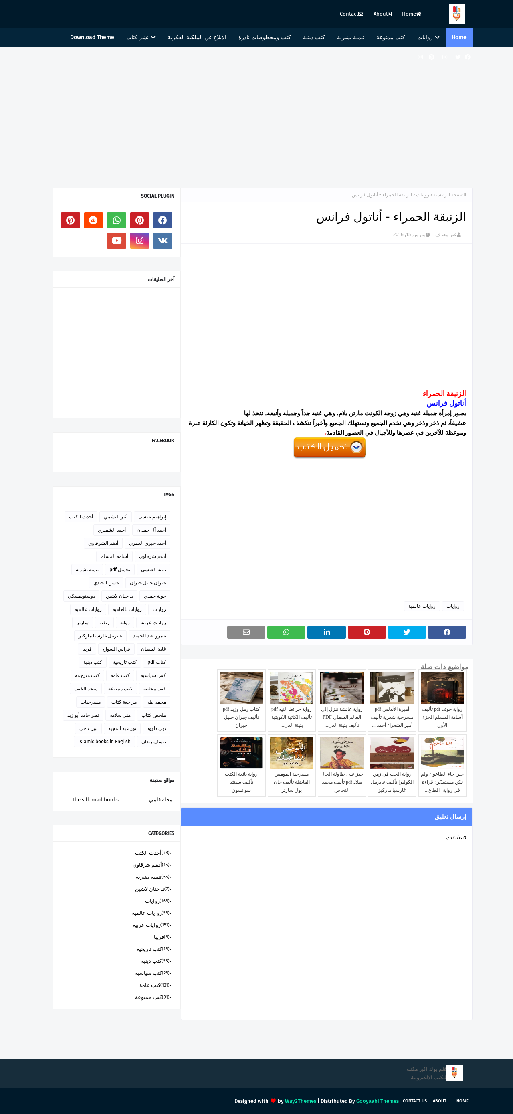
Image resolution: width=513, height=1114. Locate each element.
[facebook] (468, 57)
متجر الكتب (85, 688)
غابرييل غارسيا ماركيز (100, 636)
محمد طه (156, 702)
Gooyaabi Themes (377, 1101)
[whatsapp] (116, 220)
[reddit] (93, 220)
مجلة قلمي (160, 800)
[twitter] (458, 57)
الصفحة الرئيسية (449, 195)
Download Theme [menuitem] (92, 37)
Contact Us (415, 1101)
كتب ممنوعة (120, 688)
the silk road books (96, 800)
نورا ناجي (88, 728)
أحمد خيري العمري (147, 543)
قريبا (87, 649)
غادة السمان (153, 649)
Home (409, 14)
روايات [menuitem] (425, 37)
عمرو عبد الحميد (149, 636)
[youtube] (116, 241)
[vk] (162, 241)
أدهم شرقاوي (152, 556)
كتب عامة (120, 675)
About (381, 14)
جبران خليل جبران (148, 583)
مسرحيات (91, 702)
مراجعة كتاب (124, 702)
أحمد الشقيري (112, 530)
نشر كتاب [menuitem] (137, 37)
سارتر (83, 622)
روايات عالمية (422, 606)
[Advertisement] (256, 115)
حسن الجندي (106, 583)
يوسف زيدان (153, 741)
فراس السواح (116, 649)
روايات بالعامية (127, 609)
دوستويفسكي (81, 596)
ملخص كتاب (153, 715)
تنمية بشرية (87, 569)
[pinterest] (431, 57)
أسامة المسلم (114, 556)
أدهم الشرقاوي (103, 543)
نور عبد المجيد (122, 728)
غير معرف (446, 234)
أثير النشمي (115, 517)
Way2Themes (300, 1101)
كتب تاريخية (125, 662)
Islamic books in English (104, 741)
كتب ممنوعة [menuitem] (390, 37)
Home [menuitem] (459, 37)
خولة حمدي (155, 596)
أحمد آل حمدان (151, 530)
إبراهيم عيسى (152, 517)
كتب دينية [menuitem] (314, 37)
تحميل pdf (119, 569)
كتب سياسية (153, 675)
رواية (125, 622)
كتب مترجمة (87, 675)
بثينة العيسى (153, 569)
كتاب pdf (156, 662)
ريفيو (104, 622)
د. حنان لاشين (119, 596)
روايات (422, 195)
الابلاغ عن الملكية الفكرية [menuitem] (197, 37)
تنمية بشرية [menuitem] (350, 37)
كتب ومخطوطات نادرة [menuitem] (264, 37)
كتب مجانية (154, 688)
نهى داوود (156, 728)
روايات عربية (153, 622)
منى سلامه (120, 715)
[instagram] (444, 57)
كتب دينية (92, 662)
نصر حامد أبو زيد (83, 715)
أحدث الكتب (81, 517)
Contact (349, 14)
